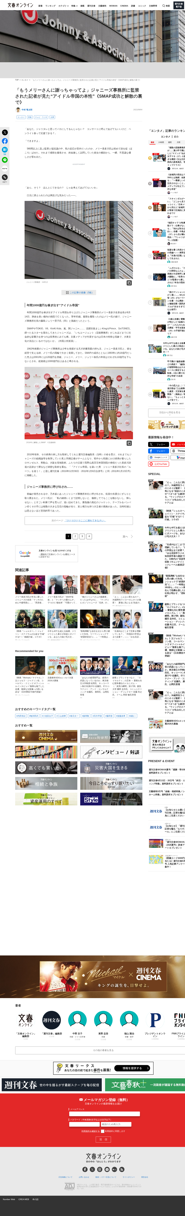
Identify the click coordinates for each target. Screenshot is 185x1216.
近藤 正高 (174, 337)
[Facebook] (85, 1169)
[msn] (114, 1169)
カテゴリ (62, 6)
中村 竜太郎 (27, 110)
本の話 (35, 1199)
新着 (40, 6)
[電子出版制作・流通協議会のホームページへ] (69, 1186)
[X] (92, 1169)
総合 (176, 136)
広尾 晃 (173, 379)
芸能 (30, 117)
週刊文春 (91, 6)
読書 (133, 6)
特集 (73, 6)
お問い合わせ (84, 1177)
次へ (125, 536)
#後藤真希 (120, 716)
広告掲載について (65, 1177)
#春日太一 (73, 716)
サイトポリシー (129, 1177)
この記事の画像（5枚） (82, 292)
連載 (82, 6)
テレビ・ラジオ (41, 117)
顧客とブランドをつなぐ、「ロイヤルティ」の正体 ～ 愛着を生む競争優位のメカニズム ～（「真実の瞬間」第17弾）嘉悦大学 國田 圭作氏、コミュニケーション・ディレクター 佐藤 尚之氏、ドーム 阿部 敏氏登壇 (127, 687)
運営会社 (144, 1177)
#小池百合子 (47, 716)
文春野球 (153, 6)
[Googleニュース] (107, 1169)
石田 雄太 (174, 286)
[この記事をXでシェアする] (4, 133)
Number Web (9, 1199)
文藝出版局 (174, 262)
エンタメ (24, 80)
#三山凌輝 (61, 716)
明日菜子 (173, 243)
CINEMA (124, 6)
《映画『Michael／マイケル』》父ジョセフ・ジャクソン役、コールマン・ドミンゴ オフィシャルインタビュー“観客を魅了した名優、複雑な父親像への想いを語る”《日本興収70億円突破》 (30, 686)
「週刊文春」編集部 (177, 168)
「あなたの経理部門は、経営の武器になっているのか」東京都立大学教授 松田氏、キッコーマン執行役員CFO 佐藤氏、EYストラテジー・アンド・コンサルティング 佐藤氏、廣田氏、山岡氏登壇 (95, 687)
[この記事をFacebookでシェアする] (4, 141)
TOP (17, 80)
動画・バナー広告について (106, 1177)
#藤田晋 (109, 716)
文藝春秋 (102, 6)
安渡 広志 (169, 355)
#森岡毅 (85, 716)
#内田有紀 (21, 716)
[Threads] (99, 1169)
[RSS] (121, 1169)
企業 (52, 117)
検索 (168, 6)
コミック (142, 6)
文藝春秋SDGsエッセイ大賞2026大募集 (60, 680)
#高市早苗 (97, 716)
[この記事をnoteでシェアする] (5, 169)
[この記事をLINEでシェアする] (4, 160)
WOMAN (113, 6)
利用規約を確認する (91, 1131)
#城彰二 (132, 716)
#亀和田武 (33, 716)
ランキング (50, 6)
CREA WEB (23, 1199)
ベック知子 (174, 192)
